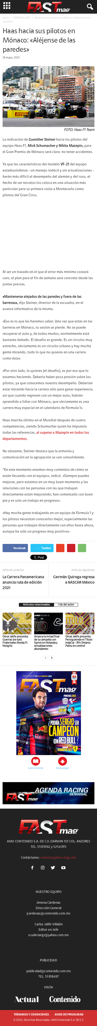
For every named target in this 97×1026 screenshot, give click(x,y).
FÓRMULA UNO (21, 18)
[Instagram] (44, 868)
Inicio (6, 18)
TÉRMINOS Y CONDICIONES (31, 1014)
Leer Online (35, 768)
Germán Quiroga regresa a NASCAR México (73, 580)
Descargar (62, 768)
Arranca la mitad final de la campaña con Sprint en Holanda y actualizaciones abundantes (46, 643)
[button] (89, 7)
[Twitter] (54, 868)
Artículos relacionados (36, 604)
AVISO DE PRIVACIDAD (69, 1014)
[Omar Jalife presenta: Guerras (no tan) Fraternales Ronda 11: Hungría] (17, 623)
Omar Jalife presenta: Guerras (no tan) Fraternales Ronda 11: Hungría (15, 641)
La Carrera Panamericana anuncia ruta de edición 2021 (23, 582)
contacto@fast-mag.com (58, 857)
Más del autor (66, 604)
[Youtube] (64, 868)
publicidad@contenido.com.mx (48, 971)
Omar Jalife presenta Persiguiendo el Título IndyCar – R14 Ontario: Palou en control (78, 641)
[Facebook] (33, 868)
